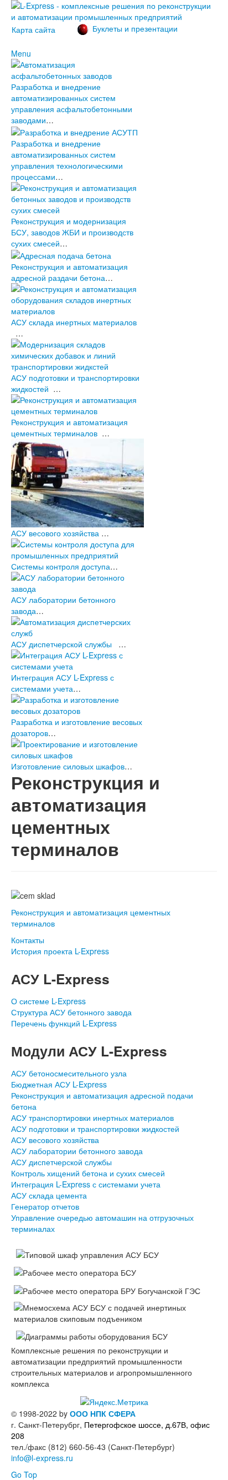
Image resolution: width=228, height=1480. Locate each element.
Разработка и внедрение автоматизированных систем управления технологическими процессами (67, 160)
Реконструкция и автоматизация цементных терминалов (69, 427)
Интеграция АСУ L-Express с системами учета (62, 683)
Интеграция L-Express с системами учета (85, 1184)
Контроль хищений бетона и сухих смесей (88, 1173)
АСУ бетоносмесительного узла (69, 1073)
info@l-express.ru (42, 1457)
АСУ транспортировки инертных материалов (92, 1117)
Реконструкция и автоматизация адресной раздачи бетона (69, 272)
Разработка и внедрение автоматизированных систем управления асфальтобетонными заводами (71, 103)
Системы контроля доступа (60, 566)
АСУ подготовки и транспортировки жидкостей (95, 1128)
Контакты (27, 939)
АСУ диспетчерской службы (61, 644)
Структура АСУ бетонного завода (71, 1012)
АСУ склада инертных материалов (74, 322)
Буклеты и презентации (135, 28)
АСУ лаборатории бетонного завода (77, 1150)
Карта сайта (33, 29)
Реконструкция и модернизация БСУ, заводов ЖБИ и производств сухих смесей (72, 232)
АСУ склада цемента (49, 1195)
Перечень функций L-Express (64, 1023)
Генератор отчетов (45, 1206)
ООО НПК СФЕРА (103, 1413)
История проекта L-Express (60, 951)
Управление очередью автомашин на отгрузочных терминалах (102, 1223)
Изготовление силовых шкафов (68, 766)
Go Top (24, 1474)
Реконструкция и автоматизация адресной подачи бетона (102, 1101)
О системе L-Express (48, 1000)
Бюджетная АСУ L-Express (59, 1084)
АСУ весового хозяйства (55, 532)
